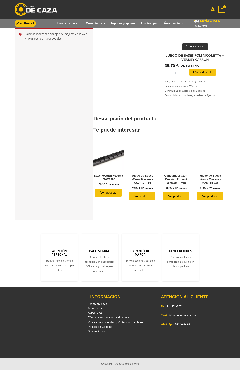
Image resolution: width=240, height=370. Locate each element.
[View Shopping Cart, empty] (221, 9)
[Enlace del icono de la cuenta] (212, 9)
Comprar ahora (195, 46)
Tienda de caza (97, 303)
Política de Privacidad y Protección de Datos (115, 322)
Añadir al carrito (202, 72)
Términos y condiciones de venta (108, 317)
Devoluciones (96, 331)
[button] (25, 23)
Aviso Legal (95, 312)
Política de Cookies (100, 326)
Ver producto (108, 192)
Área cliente (95, 308)
